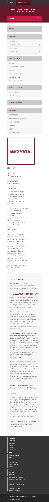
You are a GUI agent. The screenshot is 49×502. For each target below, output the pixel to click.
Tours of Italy (15, 87)
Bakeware (13, 63)
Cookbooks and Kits (17, 66)
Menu (11, 18)
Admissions (12, 450)
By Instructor (15, 45)
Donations (12, 474)
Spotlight (12, 447)
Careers (11, 472)
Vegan (11, 129)
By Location (14, 52)
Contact (11, 470)
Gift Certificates (16, 74)
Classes (12, 37)
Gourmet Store (15, 58)
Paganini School (23, 2)
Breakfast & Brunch (17, 118)
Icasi (11, 2)
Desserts (13, 125)
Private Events (15, 102)
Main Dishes (14, 122)
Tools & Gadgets (16, 81)
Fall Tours (13, 95)
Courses (11, 445)
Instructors (13, 443)
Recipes (12, 110)
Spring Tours (14, 92)
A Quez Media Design (13, 500)
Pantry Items (14, 77)
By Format (13, 48)
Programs (12, 441)
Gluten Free (14, 132)
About (11, 452)
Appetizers (13, 115)
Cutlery (12, 70)
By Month (13, 41)
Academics (12, 438)
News (11, 29)
